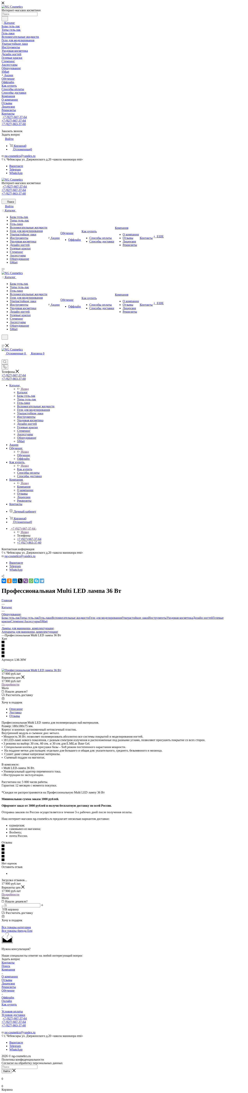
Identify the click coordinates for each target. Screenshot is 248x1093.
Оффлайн (8, 997)
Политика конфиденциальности (23, 1059)
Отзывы (14, 716)
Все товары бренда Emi (17, 930)
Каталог (22, 392)
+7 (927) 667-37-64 (15, 117)
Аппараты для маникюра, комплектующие (30, 631)
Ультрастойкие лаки (135, 617)
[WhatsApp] (31, 581)
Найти (6, 1071)
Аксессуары (32, 621)
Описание (16, 709)
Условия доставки (13, 1015)
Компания (23, 486)
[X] (20, 581)
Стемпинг (17, 621)
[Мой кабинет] (3, 342)
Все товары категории (16, 927)
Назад (25, 389)
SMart (43, 621)
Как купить (24, 469)
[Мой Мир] (14, 581)
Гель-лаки (45, 617)
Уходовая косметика (180, 617)
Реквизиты (9, 987)
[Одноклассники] (9, 581)
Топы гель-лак (29, 617)
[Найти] (5, 18)
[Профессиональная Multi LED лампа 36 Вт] (31, 670)
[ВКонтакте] (4, 581)
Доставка (15, 712)
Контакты (8, 962)
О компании (10, 976)
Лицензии (8, 983)
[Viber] (25, 581)
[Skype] (36, 581)
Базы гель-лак (11, 617)
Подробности (10, 684)
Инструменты (157, 617)
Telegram (15, 169)
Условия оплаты (12, 1011)
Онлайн (7, 1001)
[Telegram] (42, 581)
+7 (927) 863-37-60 (14, 124)
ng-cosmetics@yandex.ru (19, 156)
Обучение (23, 455)
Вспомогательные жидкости (70, 617)
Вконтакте (16, 166)
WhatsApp (15, 173)
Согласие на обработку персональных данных (32, 1063)
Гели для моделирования (105, 617)
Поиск (6, 966)
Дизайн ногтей (203, 617)
